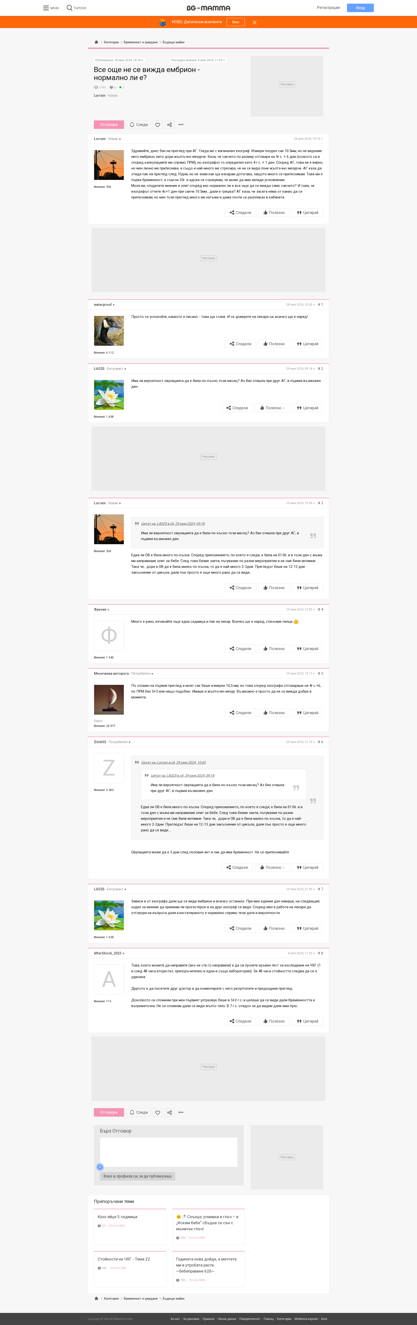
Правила (209, 1319)
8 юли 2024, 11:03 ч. (211, 60)
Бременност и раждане (141, 1298)
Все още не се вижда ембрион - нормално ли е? (147, 73)
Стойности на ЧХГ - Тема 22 (124, 1259)
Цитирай (310, 212)
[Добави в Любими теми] (157, 124)
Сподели (243, 212)
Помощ (269, 1319)
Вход (360, 8)
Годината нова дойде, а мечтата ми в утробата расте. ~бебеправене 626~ (206, 1265)
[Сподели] (169, 124)
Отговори (109, 124)
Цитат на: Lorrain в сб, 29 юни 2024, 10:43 (173, 762)
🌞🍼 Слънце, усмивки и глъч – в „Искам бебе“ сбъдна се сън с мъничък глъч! (207, 1222)
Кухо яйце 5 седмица (117, 1216)
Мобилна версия (306, 1319)
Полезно (277, 212)
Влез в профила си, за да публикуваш (138, 1176)
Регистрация (328, 7)
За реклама (191, 1319)
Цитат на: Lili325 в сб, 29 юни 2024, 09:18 (173, 524)
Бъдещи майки (173, 1298)
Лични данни (227, 1319)
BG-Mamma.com (121, 1319)
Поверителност (249, 1319)
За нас (175, 1319)
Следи (142, 124)
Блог (324, 1319)
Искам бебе (117, 1225)
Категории (111, 1298)
